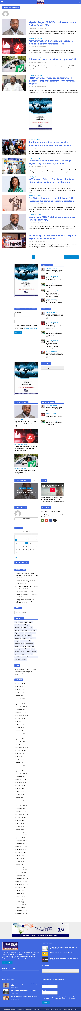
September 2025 (21, 715)
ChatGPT (30, 627)
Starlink (17, 657)
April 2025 (19, 730)
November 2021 (20, 843)
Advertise (40, 1009)
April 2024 (19, 762)
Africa (26, 622)
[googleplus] (46, 520)
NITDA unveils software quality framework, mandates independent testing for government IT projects (53, 80)
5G (16, 622)
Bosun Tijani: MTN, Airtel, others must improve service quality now (52, 218)
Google (24, 638)
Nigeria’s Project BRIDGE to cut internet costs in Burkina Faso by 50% (52, 23)
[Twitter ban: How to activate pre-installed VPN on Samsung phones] (45, 948)
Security (22, 654)
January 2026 (20, 704)
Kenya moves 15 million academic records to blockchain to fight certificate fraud (51, 42)
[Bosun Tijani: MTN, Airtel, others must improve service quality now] (14, 222)
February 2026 (20, 701)
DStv (27, 633)
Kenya (16, 641)
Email (16, 319)
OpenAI (28, 651)
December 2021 (20, 840)
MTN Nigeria (18, 649)
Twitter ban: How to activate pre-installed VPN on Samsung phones (63, 947)
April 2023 (19, 797)
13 (26, 543)
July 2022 (18, 820)
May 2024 (19, 759)
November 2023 (20, 776)
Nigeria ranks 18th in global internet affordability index (24, 984)
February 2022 (20, 835)
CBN (25, 627)
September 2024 (21, 747)
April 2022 (19, 829)
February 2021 (20, 870)
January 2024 (20, 771)
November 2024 (20, 741)
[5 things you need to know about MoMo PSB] (45, 954)
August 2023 (19, 785)
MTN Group (31, 646)
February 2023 (20, 803)
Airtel (30, 622)
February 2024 (20, 768)
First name (17, 312)
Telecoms (38, 20)
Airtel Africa (18, 625)
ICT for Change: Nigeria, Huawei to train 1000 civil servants (24, 991)
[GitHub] (55, 520)
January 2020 (20, 896)
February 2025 (20, 736)
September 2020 (21, 884)
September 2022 (21, 814)
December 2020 (20, 875)
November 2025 (20, 709)
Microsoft (27, 641)
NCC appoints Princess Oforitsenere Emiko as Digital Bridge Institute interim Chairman (51, 180)
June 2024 (19, 756)
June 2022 (19, 823)
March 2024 (19, 765)
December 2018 (20, 910)
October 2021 (20, 846)
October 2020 (20, 881)
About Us (33, 1009)
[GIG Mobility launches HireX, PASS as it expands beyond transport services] (14, 240)
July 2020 (18, 890)
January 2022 (20, 838)
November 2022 (20, 808)
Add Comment (42, 28)
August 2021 (19, 852)
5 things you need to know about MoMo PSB (61, 952)
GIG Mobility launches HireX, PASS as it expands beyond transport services (52, 237)
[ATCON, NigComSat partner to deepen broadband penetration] (6, 998)
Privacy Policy (57, 1009)
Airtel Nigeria (26, 625)
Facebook (17, 635)
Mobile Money (29, 643)
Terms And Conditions (70, 1009)
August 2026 (19, 683)
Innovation (31, 57)
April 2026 (19, 695)
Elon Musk (32, 633)
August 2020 (19, 887)
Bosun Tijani (18, 627)
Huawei (30, 638)
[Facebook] (50, 520)
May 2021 (19, 861)
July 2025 (18, 721)
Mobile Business (19, 643)
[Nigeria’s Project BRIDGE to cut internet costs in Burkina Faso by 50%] (14, 27)
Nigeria (17, 651)
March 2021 (19, 867)
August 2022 (19, 817)
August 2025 (19, 718)
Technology (39, 38)
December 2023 (20, 773)
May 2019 (19, 899)
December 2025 (20, 707)
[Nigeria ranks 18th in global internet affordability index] (6, 985)
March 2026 (19, 698)
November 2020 (20, 878)
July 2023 (18, 788)
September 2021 (21, 849)
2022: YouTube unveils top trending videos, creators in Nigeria (64, 958)
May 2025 (19, 727)
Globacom (18, 638)
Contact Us (48, 1009)
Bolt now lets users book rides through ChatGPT (52, 59)
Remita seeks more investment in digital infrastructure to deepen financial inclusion (50, 143)
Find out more (7, 962)
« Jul (15, 557)
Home (27, 1009)
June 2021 (19, 858)
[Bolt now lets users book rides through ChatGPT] (14, 64)
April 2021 (19, 864)
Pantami (34, 651)
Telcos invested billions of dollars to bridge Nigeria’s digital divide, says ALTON (50, 162)
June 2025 (19, 724)
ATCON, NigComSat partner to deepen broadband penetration (24, 997)
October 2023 (20, 779)
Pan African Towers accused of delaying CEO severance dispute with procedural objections (51, 199)
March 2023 (19, 800)
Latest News (32, 20)
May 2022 (19, 826)
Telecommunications (31, 657)
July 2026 (18, 686)
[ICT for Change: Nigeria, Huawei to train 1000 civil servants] (6, 991)
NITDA (22, 651)
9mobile (21, 622)
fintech (24, 635)
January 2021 (20, 873)
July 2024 (18, 753)
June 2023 (19, 791)
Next (70, 257)
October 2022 (20, 811)
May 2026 (19, 692)
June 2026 (19, 689)
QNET (16, 654)
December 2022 (20, 806)
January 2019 (20, 907)
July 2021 (18, 855)
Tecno (22, 657)
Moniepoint (18, 646)
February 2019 (20, 905)
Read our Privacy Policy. (30, 328)
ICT (35, 638)
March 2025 (19, 733)
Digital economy (19, 633)
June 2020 (19, 893)
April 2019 (19, 902)
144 (47, 257)
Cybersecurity (25, 630)
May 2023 (19, 794)
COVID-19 (17, 630)
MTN (24, 646)
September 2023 (21, 782)
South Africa (29, 654)
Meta (21, 641)
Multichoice (27, 649)
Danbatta (33, 630)
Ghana (29, 635)
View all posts (26, 518)
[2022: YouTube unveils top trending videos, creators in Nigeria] (45, 959)
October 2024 (20, 744)
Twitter (24, 659)
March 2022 (19, 832)
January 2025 (20, 739)
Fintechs (31, 139)
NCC (32, 649)
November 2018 (20, 913)
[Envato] (42, 520)
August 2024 (19, 750)
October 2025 (20, 712)
